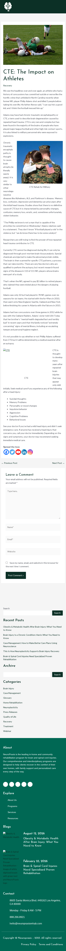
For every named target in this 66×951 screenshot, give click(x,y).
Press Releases (10, 712)
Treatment (8, 726)
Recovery (7, 85)
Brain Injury (8, 688)
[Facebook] (6, 452)
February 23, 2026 (35, 861)
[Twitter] (12, 452)
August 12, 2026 (34, 833)
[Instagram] (30, 452)
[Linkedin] (24, 452)
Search (6, 608)
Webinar (7, 731)
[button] (61, 6)
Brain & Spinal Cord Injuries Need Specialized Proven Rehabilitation (40, 870)
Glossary (7, 697)
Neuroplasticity (10, 707)
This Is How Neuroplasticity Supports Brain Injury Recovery (31, 651)
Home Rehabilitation (12, 702)
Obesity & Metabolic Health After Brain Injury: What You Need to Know (40, 842)
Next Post (58, 463)
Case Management (12, 693)
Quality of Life (9, 716)
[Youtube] (18, 452)
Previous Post (9, 463)
